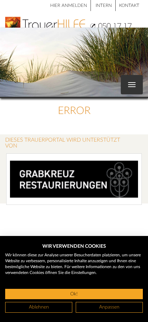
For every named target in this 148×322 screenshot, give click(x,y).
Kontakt (129, 5)
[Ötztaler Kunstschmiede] (74, 179)
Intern (104, 5)
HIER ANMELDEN (68, 5)
